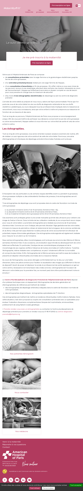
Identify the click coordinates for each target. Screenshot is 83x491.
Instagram (29, 480)
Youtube (17, 480)
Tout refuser (35, 488)
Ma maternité (29, 11)
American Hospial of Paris (14, 455)
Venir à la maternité (11, 442)
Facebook (4, 480)
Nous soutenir (29, 464)
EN (79, 5)
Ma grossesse (40, 11)
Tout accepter (76, 485)
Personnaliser (48, 488)
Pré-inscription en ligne (61, 5)
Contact (6, 447)
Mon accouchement (53, 11)
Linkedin (23, 480)
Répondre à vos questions (14, 444)
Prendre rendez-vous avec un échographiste (22, 309)
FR (76, 5)
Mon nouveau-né (67, 11)
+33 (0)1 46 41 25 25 (10, 465)
